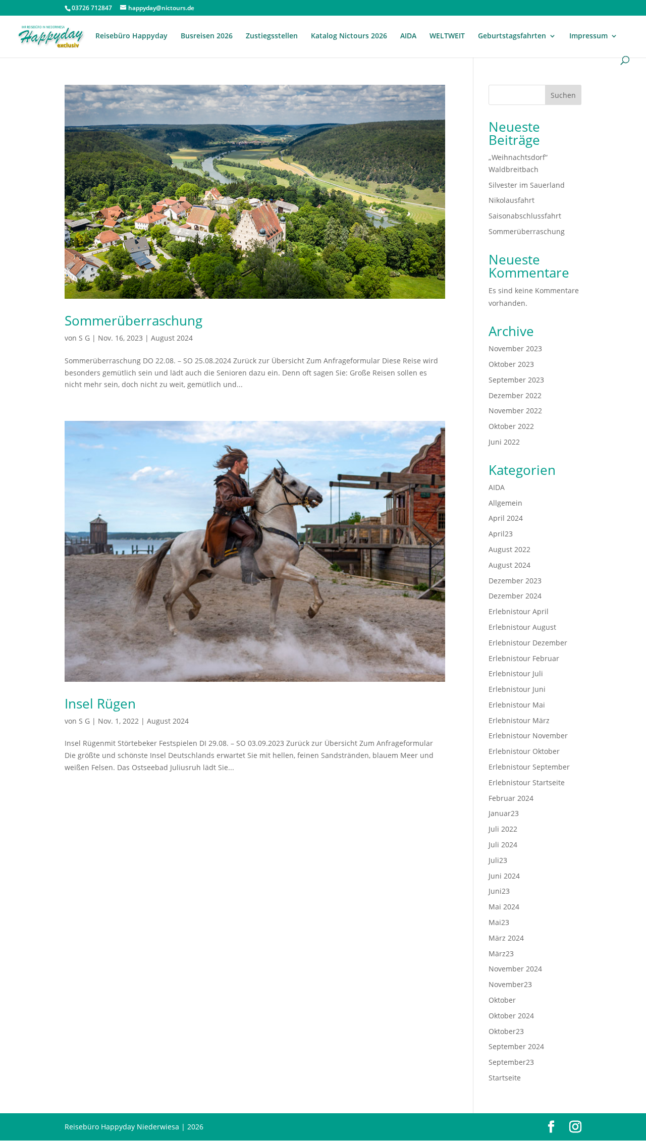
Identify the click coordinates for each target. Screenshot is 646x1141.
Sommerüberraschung (133, 320)
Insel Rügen (100, 703)
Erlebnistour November (528, 735)
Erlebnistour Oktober (524, 751)
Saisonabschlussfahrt (525, 216)
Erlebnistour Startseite (527, 782)
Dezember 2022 (515, 395)
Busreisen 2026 (207, 36)
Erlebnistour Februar (524, 658)
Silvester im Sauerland (527, 185)
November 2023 (515, 348)
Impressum (588, 36)
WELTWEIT (447, 36)
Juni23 (499, 891)
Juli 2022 (503, 829)
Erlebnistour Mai (517, 705)
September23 (511, 1062)
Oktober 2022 (511, 426)
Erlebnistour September (529, 767)
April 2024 (506, 518)
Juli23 (498, 860)
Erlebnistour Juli (516, 673)
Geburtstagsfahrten (512, 36)
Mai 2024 (504, 906)
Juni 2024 (504, 876)
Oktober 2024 (511, 1015)
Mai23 (499, 922)
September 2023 (516, 380)
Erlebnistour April (519, 611)
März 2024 (506, 938)
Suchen (563, 95)
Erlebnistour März (519, 720)
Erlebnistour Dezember (528, 642)
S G (84, 338)
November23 (510, 984)
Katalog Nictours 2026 (349, 36)
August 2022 (509, 549)
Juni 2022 (504, 442)
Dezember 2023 (515, 580)
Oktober (502, 1000)
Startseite (505, 1077)
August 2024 (172, 338)
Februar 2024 (511, 798)
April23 (501, 533)
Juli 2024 (503, 844)
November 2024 (515, 968)
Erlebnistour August (522, 627)
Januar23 (504, 813)
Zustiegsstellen (272, 36)
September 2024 (516, 1046)
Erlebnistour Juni (517, 689)
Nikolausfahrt (511, 200)
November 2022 (515, 410)
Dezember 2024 (515, 596)
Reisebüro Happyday (131, 36)
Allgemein (505, 503)
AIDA (408, 36)
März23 (501, 953)
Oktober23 (506, 1031)
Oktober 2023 (511, 364)
